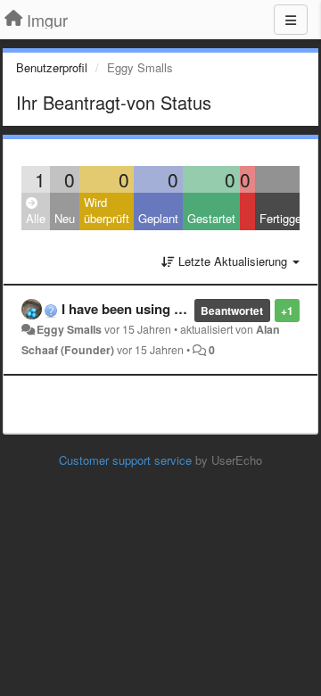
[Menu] (291, 19)
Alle (35, 218)
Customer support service (125, 460)
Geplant (158, 218)
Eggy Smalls (69, 329)
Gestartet (211, 218)
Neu (64, 218)
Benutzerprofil (51, 67)
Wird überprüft (106, 211)
